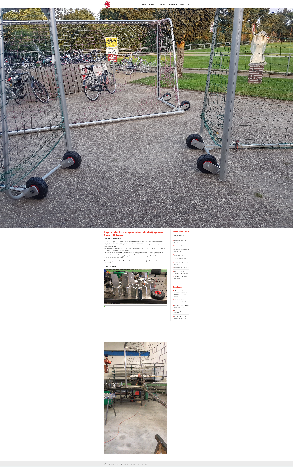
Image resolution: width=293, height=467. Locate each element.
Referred (106, 464)
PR (188, 4)
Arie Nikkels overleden (180, 258)
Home (144, 4)
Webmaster (108, 238)
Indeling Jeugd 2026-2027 (181, 268)
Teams (182, 4)
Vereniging (162, 4)
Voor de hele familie (179, 246)
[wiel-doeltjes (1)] (146, 118)
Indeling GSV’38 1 (179, 255)
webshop (125, 464)
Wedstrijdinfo (173, 4)
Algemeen (152, 4)
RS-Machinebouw (118, 252)
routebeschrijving (115, 464)
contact (133, 464)
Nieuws (107, 460)
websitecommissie (142, 464)
